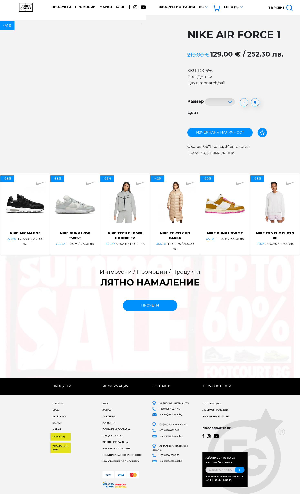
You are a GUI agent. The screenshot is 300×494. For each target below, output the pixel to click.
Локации (108, 416)
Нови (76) (58, 436)
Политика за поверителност (122, 455)
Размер (195, 101)
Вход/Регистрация (177, 7)
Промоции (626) (59, 448)
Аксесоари (59, 416)
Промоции (85, 7)
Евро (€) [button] (231, 7)
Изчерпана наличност (220, 132)
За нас (106, 409)
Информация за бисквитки (121, 461)
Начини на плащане (116, 448)
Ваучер (57, 422)
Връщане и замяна (115, 442)
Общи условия (112, 435)
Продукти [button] (61, 7)
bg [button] (201, 7)
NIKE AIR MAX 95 (25, 233)
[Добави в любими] (262, 132)
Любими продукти (215, 409)
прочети (150, 305)
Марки (106, 7)
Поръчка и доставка (116, 429)
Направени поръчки (216, 416)
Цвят (193, 112)
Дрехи (56, 409)
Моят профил (211, 403)
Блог (120, 7)
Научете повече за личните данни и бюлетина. (224, 478)
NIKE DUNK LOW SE (225, 233)
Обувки (57, 403)
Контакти (109, 422)
